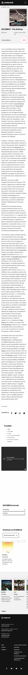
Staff (2, 645)
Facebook (5, 513)
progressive (22, 250)
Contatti (3, 647)
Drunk (4, 254)
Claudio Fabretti (5, 626)
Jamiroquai (17, 147)
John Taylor (9, 287)
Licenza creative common (20, 645)
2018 (8, 7)
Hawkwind (8, 324)
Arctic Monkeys (14, 259)
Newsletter (17, 649)
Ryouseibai (19, 106)
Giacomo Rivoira (6, 40)
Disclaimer (16, 647)
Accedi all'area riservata (20, 655)
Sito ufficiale (6, 509)
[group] (6, 591)
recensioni (4, 7)
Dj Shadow (9, 355)
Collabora (3, 649)
